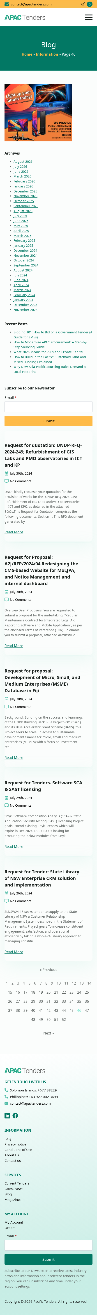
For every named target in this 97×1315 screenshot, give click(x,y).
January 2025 (23, 245)
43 (56, 1010)
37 (10, 1010)
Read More (14, 531)
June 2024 (21, 280)
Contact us (13, 1160)
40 (33, 1010)
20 (48, 992)
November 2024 (25, 255)
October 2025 (24, 201)
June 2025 (21, 221)
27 (18, 1001)
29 (33, 1001)
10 (59, 983)
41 (41, 1010)
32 (56, 1001)
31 (48, 1001)
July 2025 (20, 216)
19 (41, 992)
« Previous (48, 969)
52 (64, 1019)
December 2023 (25, 305)
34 (71, 1001)
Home (27, 54)
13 (82, 983)
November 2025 (25, 196)
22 (64, 992)
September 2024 (26, 265)
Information (47, 54)
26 (10, 1001)
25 (87, 992)
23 (71, 992)
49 (41, 1019)
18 (33, 992)
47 (87, 1010)
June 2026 (21, 171)
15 (10, 992)
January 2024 (23, 300)
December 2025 (25, 191)
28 (25, 1001)
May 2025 (21, 226)
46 (79, 1010)
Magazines (13, 1199)
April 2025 (21, 231)
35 (79, 1001)
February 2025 (24, 240)
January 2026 (23, 186)
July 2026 (20, 166)
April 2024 (21, 285)
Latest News (14, 1188)
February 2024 (24, 295)
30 (41, 1001)
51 (56, 1019)
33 (64, 1001)
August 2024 (23, 270)
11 (66, 983)
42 (48, 1010)
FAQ (8, 1138)
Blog (8, 1194)
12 (74, 983)
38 (18, 1010)
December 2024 (25, 250)
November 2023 (25, 310)
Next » (48, 1033)
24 (79, 992)
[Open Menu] (88, 17)
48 (33, 1019)
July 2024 (20, 275)
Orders (10, 1227)
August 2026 (23, 161)
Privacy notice (15, 1144)
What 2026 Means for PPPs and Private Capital (48, 352)
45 (71, 1010)
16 (18, 992)
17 (25, 992)
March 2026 (22, 176)
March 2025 (22, 236)
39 (25, 1010)
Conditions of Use (18, 1149)
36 (87, 1001)
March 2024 (22, 290)
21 (56, 992)
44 (64, 1010)
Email (11, 397)
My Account (14, 1222)
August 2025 (23, 211)
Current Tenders (17, 1183)
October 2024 (24, 260)
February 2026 (24, 181)
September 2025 (26, 206)
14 (89, 983)
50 (48, 1019)
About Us (12, 1155)
